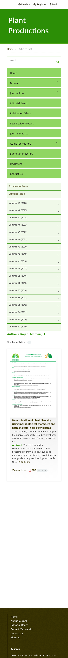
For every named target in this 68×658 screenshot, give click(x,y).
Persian (25, 4)
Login (54, 4)
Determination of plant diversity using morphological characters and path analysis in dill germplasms (33, 424)
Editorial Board (19, 103)
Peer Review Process (22, 123)
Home (10, 49)
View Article (19, 470)
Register (41, 4)
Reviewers (16, 163)
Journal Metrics (19, 133)
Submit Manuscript (21, 153)
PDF (38, 470)
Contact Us (16, 173)
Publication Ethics (20, 113)
